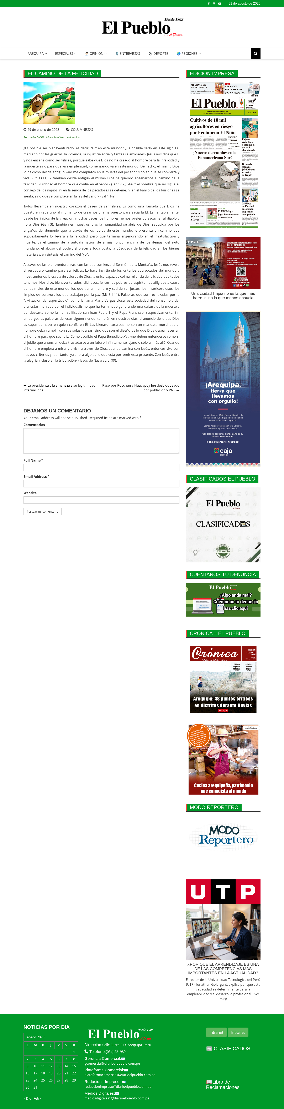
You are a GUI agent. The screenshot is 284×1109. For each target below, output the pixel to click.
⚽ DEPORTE (158, 53)
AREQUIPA (36, 53)
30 (27, 1087)
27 (59, 1080)
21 (66, 1073)
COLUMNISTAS (82, 129)
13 (59, 1066)
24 (35, 1080)
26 (51, 1080)
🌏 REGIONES (187, 53)
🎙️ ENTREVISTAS (127, 53)
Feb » (37, 1098)
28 (66, 1080)
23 (27, 1080)
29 (74, 1080)
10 (35, 1066)
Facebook (209, 3)
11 (43, 1066)
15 (74, 1066)
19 (51, 1073)
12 (51, 1066)
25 (43, 1080)
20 (59, 1073)
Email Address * (36, 476)
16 (27, 1073)
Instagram (214, 3)
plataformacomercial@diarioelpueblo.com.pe (120, 1075)
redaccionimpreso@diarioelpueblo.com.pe (117, 1086)
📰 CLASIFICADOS (228, 1048)
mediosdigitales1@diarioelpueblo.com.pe (116, 1098)
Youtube (219, 3)
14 (66, 1066)
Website (30, 493)
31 (35, 1087)
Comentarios (34, 424)
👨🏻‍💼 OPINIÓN (94, 53)
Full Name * (33, 460)
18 (43, 1073)
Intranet (216, 1032)
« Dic (27, 1098)
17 (35, 1073)
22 (74, 1073)
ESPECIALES (64, 53)
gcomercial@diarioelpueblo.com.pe (112, 1063)
